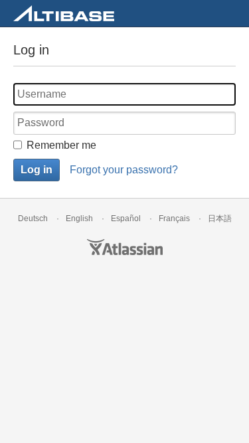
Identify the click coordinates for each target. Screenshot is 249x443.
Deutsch (33, 218)
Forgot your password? (124, 169)
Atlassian (125, 247)
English (79, 218)
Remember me (61, 145)
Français (174, 218)
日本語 (220, 218)
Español (126, 218)
